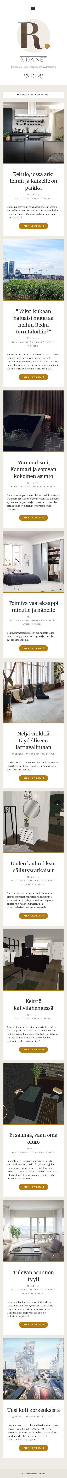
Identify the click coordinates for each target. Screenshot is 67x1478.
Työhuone (32, 346)
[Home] (18, 95)
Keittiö (21, 198)
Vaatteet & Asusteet (33, 624)
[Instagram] (26, 75)
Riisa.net (33, 60)
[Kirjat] (40, 75)
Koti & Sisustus (34, 198)
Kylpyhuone (47, 881)
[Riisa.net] (33, 35)
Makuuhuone (37, 620)
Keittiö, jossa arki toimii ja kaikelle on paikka (33, 181)
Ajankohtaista (21, 486)
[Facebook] (33, 75)
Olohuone (37, 342)
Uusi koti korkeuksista (33, 1410)
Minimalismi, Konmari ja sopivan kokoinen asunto (33, 469)
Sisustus (47, 198)
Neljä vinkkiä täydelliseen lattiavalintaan (33, 740)
